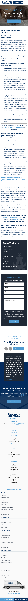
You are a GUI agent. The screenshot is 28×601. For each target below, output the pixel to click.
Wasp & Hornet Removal (7, 507)
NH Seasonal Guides (5, 565)
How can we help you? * (10, 300)
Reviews (14, 474)
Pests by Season (5, 578)
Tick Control (6, 261)
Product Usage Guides (6, 540)
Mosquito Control (7, 251)
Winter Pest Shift (5, 557)
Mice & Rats (4, 527)
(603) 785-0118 (19, 2)
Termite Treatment (8, 259)
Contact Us (14, 480)
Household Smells (5, 514)
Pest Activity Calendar (6, 562)
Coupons (14, 479)
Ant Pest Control (7, 246)
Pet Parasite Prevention (6, 545)
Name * (6, 283)
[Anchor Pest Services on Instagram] (14, 418)
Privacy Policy (16, 593)
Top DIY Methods (5, 537)
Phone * (6, 287)
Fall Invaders (4, 553)
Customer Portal (14, 482)
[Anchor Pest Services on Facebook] (12, 418)
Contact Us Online (12, 402)
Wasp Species (4, 502)
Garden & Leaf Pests (6, 512)
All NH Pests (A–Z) (5, 573)
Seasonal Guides (14, 476)
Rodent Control (7, 254)
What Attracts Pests (6, 533)
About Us (14, 466)
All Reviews (17, 348)
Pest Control (14, 467)
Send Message (14, 322)
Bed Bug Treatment (8, 249)
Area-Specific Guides (6, 570)
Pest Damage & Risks (6, 522)
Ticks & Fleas (4, 525)
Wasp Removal (7, 264)
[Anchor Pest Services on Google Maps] (10, 418)
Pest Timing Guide (5, 560)
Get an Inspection (20, 599)
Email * (6, 291)
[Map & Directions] (14, 443)
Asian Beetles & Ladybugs (7, 509)
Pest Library (3, 495)
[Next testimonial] (10, 349)
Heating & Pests (4, 547)
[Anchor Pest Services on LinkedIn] (17, 418)
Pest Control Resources (14, 477)
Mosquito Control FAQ (6, 500)
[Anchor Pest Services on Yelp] (15, 418)
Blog (14, 471)
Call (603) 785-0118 (8, 599)
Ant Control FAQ (5, 497)
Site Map (10, 593)
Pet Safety (3, 520)
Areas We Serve (14, 469)
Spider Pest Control (8, 256)
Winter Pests (4, 555)
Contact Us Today (12, 21)
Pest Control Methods (6, 535)
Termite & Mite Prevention (7, 542)
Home (14, 464)
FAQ (14, 472)
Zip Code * (7, 296)
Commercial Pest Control (10, 266)
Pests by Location (5, 575)
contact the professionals (10, 217)
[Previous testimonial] (6, 349)
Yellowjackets (4, 505)
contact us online (18, 127)
